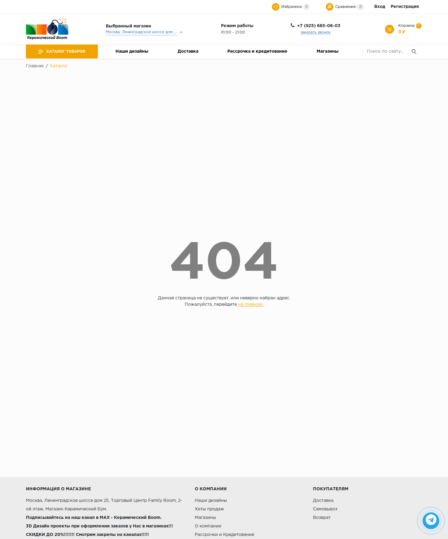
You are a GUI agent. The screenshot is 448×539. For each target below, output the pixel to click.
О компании (208, 526)
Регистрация (405, 7)
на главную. (251, 304)
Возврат (322, 518)
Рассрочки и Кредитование (224, 535)
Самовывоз (325, 509)
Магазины (328, 51)
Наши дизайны (132, 51)
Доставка (188, 51)
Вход (379, 7)
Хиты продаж (209, 509)
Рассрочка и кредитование (257, 51)
